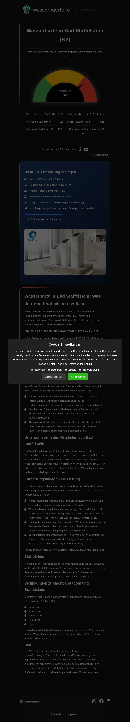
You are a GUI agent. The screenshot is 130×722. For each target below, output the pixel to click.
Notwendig (39, 369)
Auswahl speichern (53, 377)
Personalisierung (90, 369)
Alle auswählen (78, 377)
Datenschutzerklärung (80, 364)
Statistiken (56, 369)
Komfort (71, 369)
